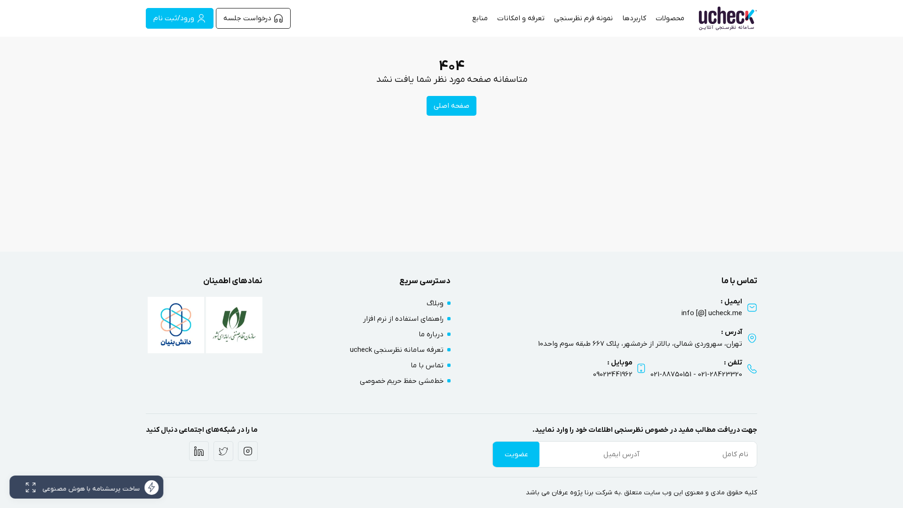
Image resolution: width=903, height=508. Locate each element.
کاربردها (634, 18)
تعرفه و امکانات (521, 18)
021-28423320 (720, 374)
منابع (480, 18)
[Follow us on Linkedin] (199, 451)
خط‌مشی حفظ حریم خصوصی (402, 381)
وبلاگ (435, 303)
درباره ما (431, 334)
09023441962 (613, 374)
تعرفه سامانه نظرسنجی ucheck (397, 350)
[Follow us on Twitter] (223, 451)
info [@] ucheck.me (711, 313)
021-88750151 (670, 374)
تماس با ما (427, 365)
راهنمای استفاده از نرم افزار (403, 319)
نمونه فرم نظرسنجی (583, 18)
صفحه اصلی (451, 106)
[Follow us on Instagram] (248, 451)
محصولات (670, 18)
